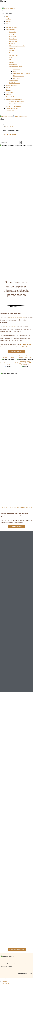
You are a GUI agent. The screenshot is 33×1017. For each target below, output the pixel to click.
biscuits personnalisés (9, 326)
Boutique (8, 19)
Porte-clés (9, 94)
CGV (30, 973)
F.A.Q (10, 966)
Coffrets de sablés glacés (16, 101)
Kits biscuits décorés (12, 108)
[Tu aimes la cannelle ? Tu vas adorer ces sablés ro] (16, 829)
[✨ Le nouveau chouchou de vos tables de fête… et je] (16, 874)
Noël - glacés (16, 78)
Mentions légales (22, 973)
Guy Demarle (13, 41)
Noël (10, 57)
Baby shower (13, 39)
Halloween (12, 43)
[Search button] (20, 142)
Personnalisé (13, 64)
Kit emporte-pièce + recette (17, 46)
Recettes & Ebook (11, 97)
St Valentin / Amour (14, 83)
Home (7, 16)
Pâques (11, 62)
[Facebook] (3, 10)
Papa (10, 59)
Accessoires (12, 32)
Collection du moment (12, 27)
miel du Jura (25, 347)
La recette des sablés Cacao (9, 964)
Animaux (11, 34)
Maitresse (12, 48)
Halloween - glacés (18, 76)
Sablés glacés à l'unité (15, 104)
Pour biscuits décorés (15, 66)
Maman (11, 50)
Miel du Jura (9, 92)
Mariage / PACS (13, 55)
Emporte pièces (10, 29)
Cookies (8, 90)
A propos (8, 21)
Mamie (11, 53)
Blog (7, 23)
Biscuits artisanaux (11, 85)
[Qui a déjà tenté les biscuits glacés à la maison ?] (16, 801)
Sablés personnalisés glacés (14, 99)
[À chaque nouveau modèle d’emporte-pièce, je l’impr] (16, 922)
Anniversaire (12, 36)
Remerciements (13, 80)
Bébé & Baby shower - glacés (21, 73)
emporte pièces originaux (17, 317)
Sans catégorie (10, 110)
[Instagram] (4, 10)
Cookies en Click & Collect (13, 106)
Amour (15, 71)
